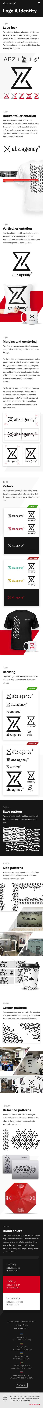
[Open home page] (9, 3)
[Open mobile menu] (38, 3)
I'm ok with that (34, 1404)
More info (26, 1400)
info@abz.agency (14, 1321)
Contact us (21, 1385)
